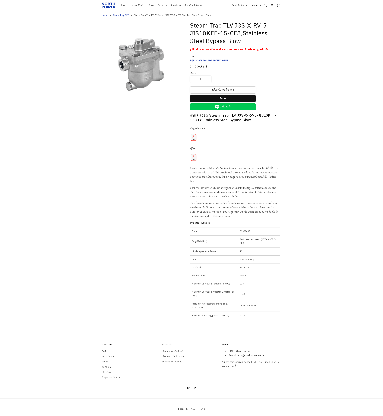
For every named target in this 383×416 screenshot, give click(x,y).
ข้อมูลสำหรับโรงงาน (111, 377)
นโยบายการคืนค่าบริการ (173, 356)
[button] (124, 5)
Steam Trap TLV (121, 15)
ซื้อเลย (223, 98)
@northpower (244, 351)
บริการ (105, 361)
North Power (191, 409)
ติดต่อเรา (106, 367)
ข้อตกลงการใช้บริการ (172, 361)
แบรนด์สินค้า (108, 356)
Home (104, 15)
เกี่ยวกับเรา (107, 372)
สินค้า (104, 351)
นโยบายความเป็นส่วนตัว (173, 351)
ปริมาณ (193, 73)
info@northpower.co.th (251, 356)
